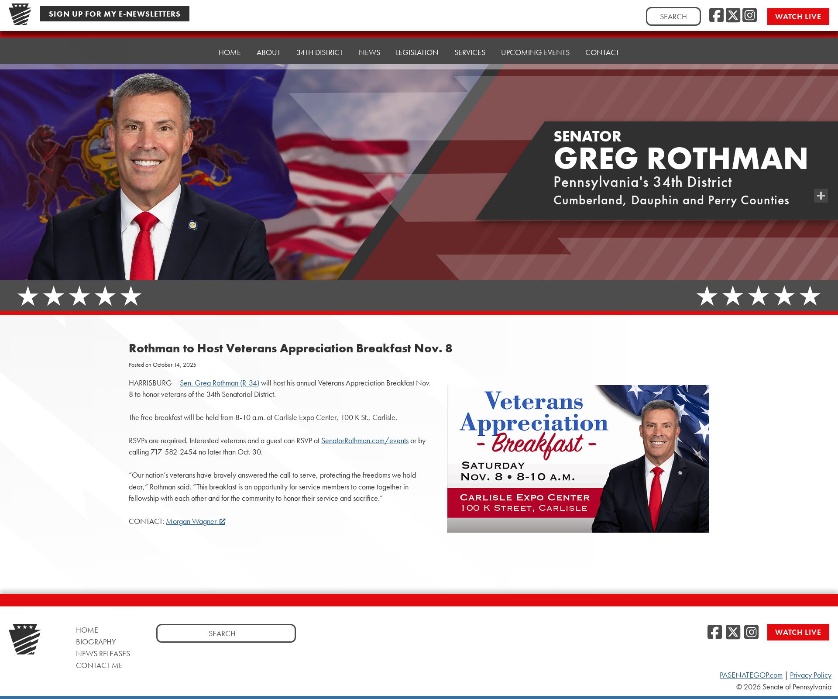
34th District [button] (319, 52)
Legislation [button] (417, 52)
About (269, 52)
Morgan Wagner (191, 521)
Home (230, 52)
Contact (602, 52)
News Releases (103, 653)
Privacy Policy (810, 675)
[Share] (821, 195)
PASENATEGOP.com (751, 675)
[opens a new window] (821, 178)
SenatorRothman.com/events (365, 440)
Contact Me (99, 665)
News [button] (369, 52)
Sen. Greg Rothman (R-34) (219, 383)
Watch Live (798, 16)
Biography (96, 642)
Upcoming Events (535, 52)
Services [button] (469, 52)
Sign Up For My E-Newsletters (115, 14)
